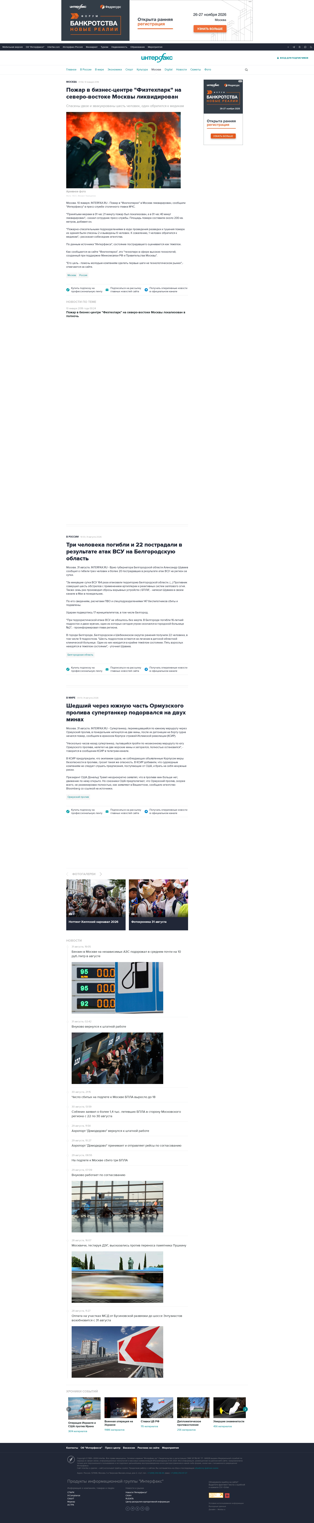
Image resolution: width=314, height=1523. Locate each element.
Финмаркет (92, 47)
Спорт (129, 69)
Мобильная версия (12, 47)
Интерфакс (157, 58)
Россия (83, 275)
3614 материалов (77, 1431)
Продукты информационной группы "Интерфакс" (115, 1481)
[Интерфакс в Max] (147, 1508)
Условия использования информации (226, 1503)
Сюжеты (195, 69)
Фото (207, 69)
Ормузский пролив (78, 796)
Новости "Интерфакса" (136, 1492)
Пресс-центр (112, 1447)
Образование (137, 47)
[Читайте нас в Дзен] (128, 1508)
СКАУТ (70, 1498)
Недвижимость (119, 47)
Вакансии (129, 1447)
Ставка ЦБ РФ (150, 1421)
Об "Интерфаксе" (35, 47)
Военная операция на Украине (119, 1423)
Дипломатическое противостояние (189, 1423)
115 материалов (149, 1426)
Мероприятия (155, 47)
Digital (169, 69)
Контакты (72, 1447)
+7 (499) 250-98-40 (156, 1473)
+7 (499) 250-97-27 (179, 1473)
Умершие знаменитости (228, 1421)
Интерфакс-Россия (73, 47)
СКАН (128, 1495)
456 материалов (222, 1426)
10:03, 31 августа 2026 (91, 537)
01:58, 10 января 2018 (88, 82)
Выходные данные (217, 1506)
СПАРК (70, 1492)
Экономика (115, 69)
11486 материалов (114, 1429)
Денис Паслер (94, 417)
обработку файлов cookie (206, 1468)
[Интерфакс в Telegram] (133, 1508)
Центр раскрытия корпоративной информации (148, 1501)
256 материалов (186, 1429)
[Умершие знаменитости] (229, 1417)
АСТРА (70, 1505)
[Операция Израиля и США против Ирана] (84, 1418)
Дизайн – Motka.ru (217, 1509)
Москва (156, 69)
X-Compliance (73, 1495)
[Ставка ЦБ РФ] (157, 1417)
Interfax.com (53, 47)
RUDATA (130, 1498)
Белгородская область (80, 654)
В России (85, 69)
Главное (71, 69)
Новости (181, 69)
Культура (142, 69)
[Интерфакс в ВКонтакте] (137, 1508)
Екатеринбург (75, 417)
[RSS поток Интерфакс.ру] (142, 1508)
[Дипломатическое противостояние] (193, 1417)
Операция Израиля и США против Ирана (82, 1424)
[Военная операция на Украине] (121, 1417)
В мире (99, 69)
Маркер (71, 1501)
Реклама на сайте (148, 1447)
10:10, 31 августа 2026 (90, 340)
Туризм (104, 47)
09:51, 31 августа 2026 (87, 698)
